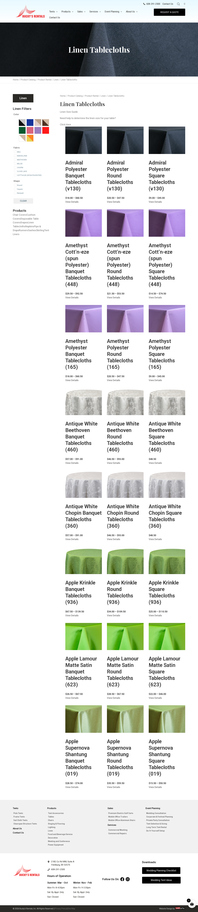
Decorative (53, 838)
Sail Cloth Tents (20, 820)
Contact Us (54, 17)
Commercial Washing (117, 830)
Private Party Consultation (158, 820)
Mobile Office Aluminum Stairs (121, 820)
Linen (56, 79)
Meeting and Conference (59, 841)
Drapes (24, 222)
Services (93, 11)
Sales (80, 11)
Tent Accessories (56, 813)
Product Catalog (28, 79)
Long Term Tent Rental (156, 827)
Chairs (51, 820)
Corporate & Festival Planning (159, 817)
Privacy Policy (60, 909)
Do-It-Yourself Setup (155, 831)
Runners (23, 230)
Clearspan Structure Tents (25, 824)
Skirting (40, 230)
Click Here (65, 124)
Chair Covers (20, 214)
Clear (23, 201)
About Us (130, 11)
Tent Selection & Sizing (156, 824)
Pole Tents (18, 813)
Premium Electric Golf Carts (120, 813)
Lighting (51, 827)
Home (15, 79)
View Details (72, 201)
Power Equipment (56, 845)
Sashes (32, 230)
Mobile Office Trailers (118, 817)
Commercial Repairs (117, 833)
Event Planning (112, 11)
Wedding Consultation (156, 813)
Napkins (29, 226)
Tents (52, 11)
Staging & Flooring (56, 824)
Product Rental (44, 79)
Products (66, 11)
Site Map (71, 909)
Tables (51, 817)
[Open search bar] (178, 4)
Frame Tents (19, 817)
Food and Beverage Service (60, 834)
